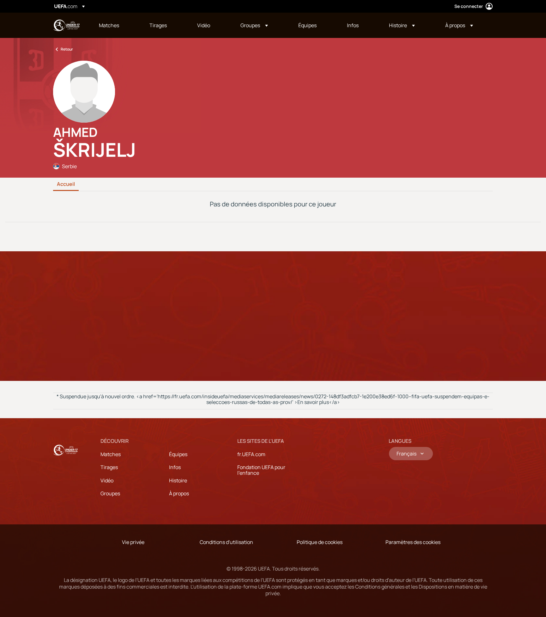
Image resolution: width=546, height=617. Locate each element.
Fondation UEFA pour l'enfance (261, 470)
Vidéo (106, 480)
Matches (110, 454)
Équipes (178, 454)
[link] (109, 25)
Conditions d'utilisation (226, 542)
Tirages (109, 467)
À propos (179, 493)
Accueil (66, 184)
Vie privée (133, 542)
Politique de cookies (320, 542)
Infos (175, 467)
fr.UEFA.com (251, 454)
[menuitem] (116, 25)
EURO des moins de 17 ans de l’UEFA (66, 25)
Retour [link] (67, 49)
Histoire (178, 480)
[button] (254, 25)
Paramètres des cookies (412, 542)
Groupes (110, 493)
